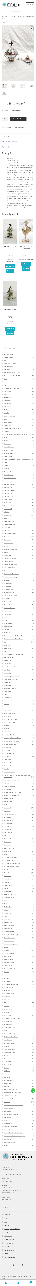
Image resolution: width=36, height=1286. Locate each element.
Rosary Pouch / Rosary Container (13, 935)
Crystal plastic (8, 561)
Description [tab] (6, 136)
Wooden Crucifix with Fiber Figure (13, 1133)
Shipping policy (9, 1250)
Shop (6, 1254)
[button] (31, 28)
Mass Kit (6, 769)
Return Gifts (7, 913)
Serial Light (7, 956)
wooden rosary (8, 1139)
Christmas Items (9, 490)
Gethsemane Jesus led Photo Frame (14, 636)
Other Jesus (7, 842)
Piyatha (6, 882)
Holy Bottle (7, 663)
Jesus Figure (7, 716)
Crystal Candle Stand (10, 558)
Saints (6, 947)
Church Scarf (8, 509)
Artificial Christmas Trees (11, 388)
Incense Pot (21, 16)
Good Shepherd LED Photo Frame (13, 654)
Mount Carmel (8, 801)
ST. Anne (6, 978)
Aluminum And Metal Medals (12, 376)
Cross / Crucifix (8, 537)
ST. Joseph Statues (9, 1003)
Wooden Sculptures (9, 1142)
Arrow (5, 385)
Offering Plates (8, 820)
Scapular (6, 950)
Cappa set (7, 431)
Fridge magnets (8, 626)
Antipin (6, 382)
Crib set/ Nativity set (10, 533)
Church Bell (7, 503)
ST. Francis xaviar (9, 993)
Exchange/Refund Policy (12, 1229)
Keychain (6, 728)
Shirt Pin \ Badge (9, 962)
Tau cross (7, 1077)
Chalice (6, 462)
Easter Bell (7, 580)
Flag (5, 617)
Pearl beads (7, 870)
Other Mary (7, 845)
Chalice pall (7, 465)
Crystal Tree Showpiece (11, 564)
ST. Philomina (8, 1024)
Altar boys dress (8, 366)
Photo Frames (8, 873)
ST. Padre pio (8, 1021)
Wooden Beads (8, 1123)
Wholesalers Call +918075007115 (11, 12)
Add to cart (14, 119)
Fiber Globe (7, 614)
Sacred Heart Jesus (9, 938)
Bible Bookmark (8, 397)
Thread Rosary (8, 1083)
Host (5, 694)
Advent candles (8, 357)
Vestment (7, 1102)
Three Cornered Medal (10, 1089)
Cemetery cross (8, 450)
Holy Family (7, 673)
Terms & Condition (10, 1257)
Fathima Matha (8, 605)
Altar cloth (7, 369)
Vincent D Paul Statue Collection (13, 1105)
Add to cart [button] (10, 266)
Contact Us (8, 1225)
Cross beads (7, 540)
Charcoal (6, 468)
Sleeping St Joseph (9, 969)
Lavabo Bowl (7, 747)
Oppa (5, 835)
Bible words (7, 407)
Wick (5, 1120)
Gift (5, 642)
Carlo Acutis (7, 444)
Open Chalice (8, 832)
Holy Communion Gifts (10, 667)
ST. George (7, 997)
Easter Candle (8, 583)
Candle (6, 419)
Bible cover (7, 400)
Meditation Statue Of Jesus (12, 780)
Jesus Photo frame (9, 722)
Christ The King (8, 475)
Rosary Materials (9, 931)
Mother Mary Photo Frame (11, 795)
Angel (5, 379)
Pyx (5, 901)
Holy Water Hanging (10, 688)
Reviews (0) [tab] (5, 147)
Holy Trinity (7, 685)
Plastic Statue (8, 885)
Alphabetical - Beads (10, 363)
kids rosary (7, 732)
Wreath (6, 1145)
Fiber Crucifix (8, 611)
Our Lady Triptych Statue (11, 866)
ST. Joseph (7, 1000)
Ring (5, 916)
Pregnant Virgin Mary (10, 894)
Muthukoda (7, 805)
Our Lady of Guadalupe (10, 857)
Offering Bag (7, 817)
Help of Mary (7, 660)
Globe (5, 651)
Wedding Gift (7, 1117)
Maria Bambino (8, 766)
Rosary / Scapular (9, 925)
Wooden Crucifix (9, 1130)
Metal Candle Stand (9, 786)
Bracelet (6, 413)
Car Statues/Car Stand (10, 441)
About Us (7, 1215)
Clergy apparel (8, 515)
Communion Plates (9, 521)
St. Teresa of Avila (9, 1027)
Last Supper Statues (10, 744)
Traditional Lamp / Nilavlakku (12, 1092)
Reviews (7, 1246)
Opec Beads (7, 829)
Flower (6, 620)
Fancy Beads (7, 602)
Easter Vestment (9, 592)
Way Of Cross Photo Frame (11, 1114)
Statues (6, 1046)
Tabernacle (7, 1074)
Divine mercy (8, 571)
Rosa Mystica (8, 922)
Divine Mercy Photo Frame (11, 574)
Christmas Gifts (8, 487)
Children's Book (8, 472)
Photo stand (7, 876)
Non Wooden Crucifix (10, 814)
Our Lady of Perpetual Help (12, 863)
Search (18, 1283)
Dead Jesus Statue (9, 567)
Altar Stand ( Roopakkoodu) (12, 372)
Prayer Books (8, 891)
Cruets (6, 552)
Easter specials (8, 589)
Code (5, 518)
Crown (6, 546)
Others (6, 854)
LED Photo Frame (9, 753)
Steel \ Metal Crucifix (10, 1049)
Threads (6, 1086)
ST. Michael (7, 1015)
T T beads (7, 1071)
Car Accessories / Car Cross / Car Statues (16, 434)
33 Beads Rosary (8, 354)
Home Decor (7, 691)
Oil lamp (6, 826)
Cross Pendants (8, 543)
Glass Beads (7, 645)
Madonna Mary (8, 763)
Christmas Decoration (10, 484)
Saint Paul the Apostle (10, 944)
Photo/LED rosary (9, 879)
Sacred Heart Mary (9, 941)
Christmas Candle (9, 481)
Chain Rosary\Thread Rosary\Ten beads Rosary (17, 459)
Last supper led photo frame (12, 738)
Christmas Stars (9, 493)
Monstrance (7, 789)
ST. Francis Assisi (9, 990)
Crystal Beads (8, 555)
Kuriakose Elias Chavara (11, 735)
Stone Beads (7, 1061)
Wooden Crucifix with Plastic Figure (14, 1136)
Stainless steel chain (10, 1043)
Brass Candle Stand (9, 416)
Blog (6, 1218)
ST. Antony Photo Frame (11, 984)
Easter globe (7, 586)
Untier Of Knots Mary (10, 1096)
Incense (6, 704)
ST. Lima (6, 1012)
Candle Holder (8, 422)
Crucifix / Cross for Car (10, 549)
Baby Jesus (7, 391)
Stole (5, 1058)
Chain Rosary (8, 456)
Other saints (7, 851)
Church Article (13, 16)
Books (6, 410)
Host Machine (8, 697)
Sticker (6, 1055)
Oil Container (8, 823)
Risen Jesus (7, 919)
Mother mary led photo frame (12, 792)
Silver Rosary (8, 965)
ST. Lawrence (8, 1009)
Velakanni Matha (9, 1099)
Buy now (23, 119)
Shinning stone (8, 959)
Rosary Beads (8, 928)
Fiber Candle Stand (9, 608)
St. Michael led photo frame (12, 1018)
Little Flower (7, 759)
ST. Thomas (7, 1031)
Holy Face (7, 670)
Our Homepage (9, 1239)
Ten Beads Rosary (9, 1080)
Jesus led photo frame (10, 719)
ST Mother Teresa (9, 975)
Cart (6, 1222)
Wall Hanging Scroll (9, 1108)
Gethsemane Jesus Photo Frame (13, 639)
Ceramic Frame (8, 453)
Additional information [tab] (9, 141)
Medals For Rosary (9, 772)
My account (8, 1236)
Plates (6, 888)
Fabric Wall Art (8, 598)
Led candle (7, 750)
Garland (6, 629)
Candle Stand (8, 425)
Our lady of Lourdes (10, 860)
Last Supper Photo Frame (11, 741)
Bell (5, 394)
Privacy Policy (9, 1243)
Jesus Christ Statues (10, 713)
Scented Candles (9, 953)
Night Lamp (7, 811)
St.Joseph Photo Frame (11, 1034)
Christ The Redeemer (10, 478)
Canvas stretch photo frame (12, 428)
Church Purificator (9, 506)
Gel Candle (7, 633)
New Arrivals (7, 808)
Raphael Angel (8, 907)
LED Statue (7, 756)
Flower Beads (8, 623)
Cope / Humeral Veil (9, 524)
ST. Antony (7, 981)
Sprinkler (6, 972)
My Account (6, 1283)
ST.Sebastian (8, 1040)
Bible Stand (7, 404)
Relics (6, 910)
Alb (5, 360)
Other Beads (7, 839)
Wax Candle (7, 1111)
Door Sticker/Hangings (10, 577)
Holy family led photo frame (12, 676)
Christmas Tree (8, 496)
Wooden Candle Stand (10, 1126)
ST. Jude (6, 1006)
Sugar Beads (7, 1065)
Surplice (6, 1068)
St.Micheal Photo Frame (11, 1037)
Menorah (6, 783)
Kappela (6, 725)
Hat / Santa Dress (9, 657)
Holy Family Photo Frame (11, 679)
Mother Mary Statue (10, 798)
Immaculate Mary (9, 701)
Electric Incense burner (10, 595)
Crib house (7, 530)
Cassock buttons (9, 447)
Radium (6, 904)
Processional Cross (9, 897)
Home (5, 16)
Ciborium (6, 512)
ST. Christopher (8, 987)
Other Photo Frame (9, 848)
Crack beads (7, 527)
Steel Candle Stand (9, 1052)
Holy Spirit (7, 682)
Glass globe (7, 648)
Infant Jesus (7, 710)
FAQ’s (6, 1232)
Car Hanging (7, 438)
